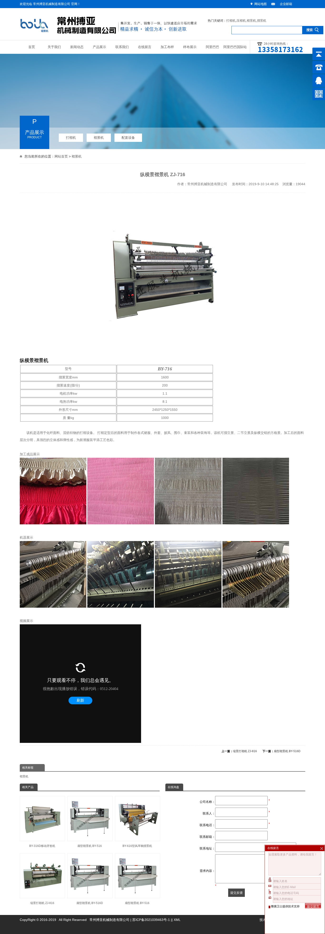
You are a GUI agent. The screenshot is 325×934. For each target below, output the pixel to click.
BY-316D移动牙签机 (42, 846)
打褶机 (231, 20)
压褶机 (241, 20)
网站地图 (260, 4)
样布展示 (190, 47)
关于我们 (54, 47)
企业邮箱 (286, 4)
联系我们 (122, 47)
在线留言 (144, 47)
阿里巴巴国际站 (235, 47)
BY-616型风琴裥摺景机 (137, 846)
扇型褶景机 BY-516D (287, 751)
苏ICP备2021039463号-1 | (152, 920)
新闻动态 (77, 47)
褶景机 (251, 20)
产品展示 (99, 47)
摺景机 (261, 20)
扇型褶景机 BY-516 (89, 846)
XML (177, 920)
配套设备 (128, 137)
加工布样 (167, 47)
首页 (31, 47)
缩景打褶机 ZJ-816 (245, 751)
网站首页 (61, 156)
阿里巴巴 (212, 47)
